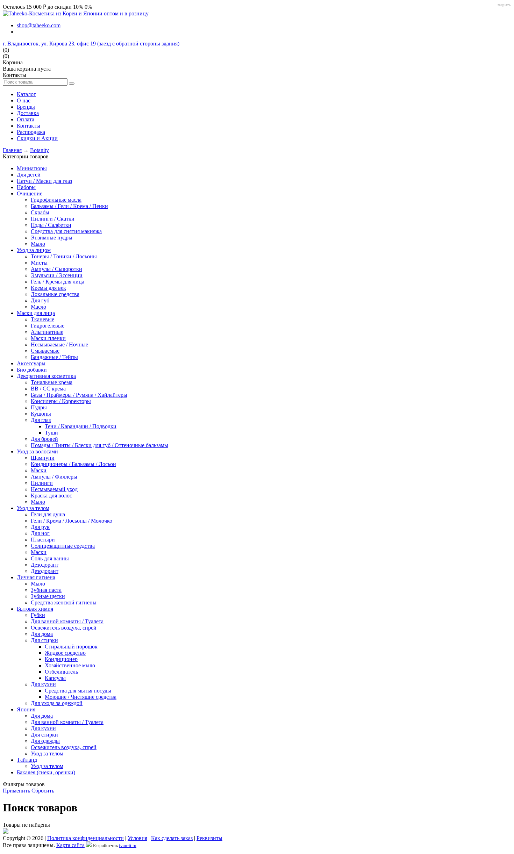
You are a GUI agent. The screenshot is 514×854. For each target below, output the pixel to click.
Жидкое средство (65, 653)
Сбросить (42, 791)
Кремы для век (48, 288)
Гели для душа (48, 514)
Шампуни (43, 458)
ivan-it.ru (127, 845)
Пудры (39, 407)
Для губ (40, 300)
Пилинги (42, 483)
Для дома (42, 634)
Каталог (26, 94)
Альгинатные (47, 332)
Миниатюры (32, 168)
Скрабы (40, 212)
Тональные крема (51, 382)
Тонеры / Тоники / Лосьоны (64, 256)
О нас (23, 100)
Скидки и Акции (37, 138)
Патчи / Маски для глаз (44, 181)
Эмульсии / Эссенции (57, 275)
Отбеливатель (61, 672)
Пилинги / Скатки (52, 219)
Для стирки (44, 640)
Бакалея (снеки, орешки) (46, 772)
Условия (137, 838)
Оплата (25, 119)
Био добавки (32, 370)
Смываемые (45, 351)
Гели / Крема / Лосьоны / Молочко (71, 521)
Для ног (40, 533)
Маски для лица (36, 313)
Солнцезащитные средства (63, 546)
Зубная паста (46, 590)
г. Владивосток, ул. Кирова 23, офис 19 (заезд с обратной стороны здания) (91, 43)
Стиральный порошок (71, 647)
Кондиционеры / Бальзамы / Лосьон (73, 464)
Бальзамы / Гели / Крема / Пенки (69, 206)
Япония (26, 709)
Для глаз (41, 420)
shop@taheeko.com (38, 25)
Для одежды (45, 741)
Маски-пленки (48, 338)
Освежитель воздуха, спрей (64, 628)
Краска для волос (51, 495)
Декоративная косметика (46, 376)
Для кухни (43, 684)
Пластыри (43, 540)
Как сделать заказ (172, 838)
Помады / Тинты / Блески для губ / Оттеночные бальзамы (99, 445)
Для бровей (44, 439)
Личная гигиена (36, 577)
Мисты (39, 263)
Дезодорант (44, 565)
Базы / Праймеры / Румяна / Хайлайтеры (79, 395)
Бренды (26, 107)
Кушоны (41, 414)
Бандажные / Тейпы (54, 357)
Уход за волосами (37, 451)
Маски (39, 470)
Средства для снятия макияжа (66, 231)
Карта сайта (70, 845)
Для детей (29, 175)
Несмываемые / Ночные (59, 344)
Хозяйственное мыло (70, 665)
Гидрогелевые (47, 326)
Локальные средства (55, 294)
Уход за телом (33, 508)
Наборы (26, 187)
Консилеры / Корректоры (61, 401)
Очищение (29, 193)
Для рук (40, 527)
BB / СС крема (48, 389)
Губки (38, 615)
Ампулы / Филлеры (54, 477)
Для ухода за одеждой (57, 703)
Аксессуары (31, 363)
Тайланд (27, 760)
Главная (12, 150)
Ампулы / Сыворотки (56, 269)
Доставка (28, 113)
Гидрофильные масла (56, 200)
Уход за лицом (34, 250)
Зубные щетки (48, 596)
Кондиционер (61, 659)
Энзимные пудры (51, 238)
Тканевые (42, 319)
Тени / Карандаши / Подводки (80, 426)
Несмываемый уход (54, 489)
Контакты (28, 126)
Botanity (39, 150)
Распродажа (31, 132)
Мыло (38, 244)
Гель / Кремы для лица (57, 282)
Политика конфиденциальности (85, 838)
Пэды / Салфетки (51, 225)
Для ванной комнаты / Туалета (67, 621)
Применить (17, 791)
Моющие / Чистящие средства (80, 697)
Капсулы (55, 678)
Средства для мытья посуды (78, 691)
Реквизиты (209, 838)
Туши (51, 433)
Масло (38, 307)
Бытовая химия (35, 609)
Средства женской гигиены (64, 602)
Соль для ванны (50, 558)
